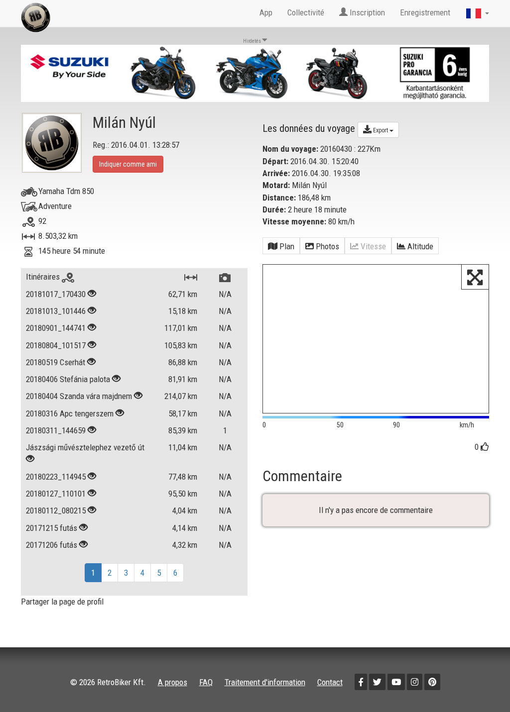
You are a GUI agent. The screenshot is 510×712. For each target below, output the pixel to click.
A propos (172, 682)
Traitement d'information (265, 682)
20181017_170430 (56, 294)
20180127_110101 (56, 494)
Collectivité (305, 12)
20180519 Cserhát (55, 362)
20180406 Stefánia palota (68, 379)
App (265, 12)
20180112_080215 (56, 510)
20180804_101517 (56, 345)
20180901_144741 (56, 328)
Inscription (366, 12)
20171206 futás (51, 545)
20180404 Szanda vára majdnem (79, 396)
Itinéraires (44, 277)
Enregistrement (425, 12)
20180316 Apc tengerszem (70, 413)
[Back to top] (481, 683)
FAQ (206, 682)
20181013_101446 (56, 311)
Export (380, 130)
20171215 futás (51, 528)
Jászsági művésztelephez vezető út (85, 447)
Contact (330, 682)
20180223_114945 (56, 477)
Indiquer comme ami (128, 164)
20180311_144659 (56, 430)
